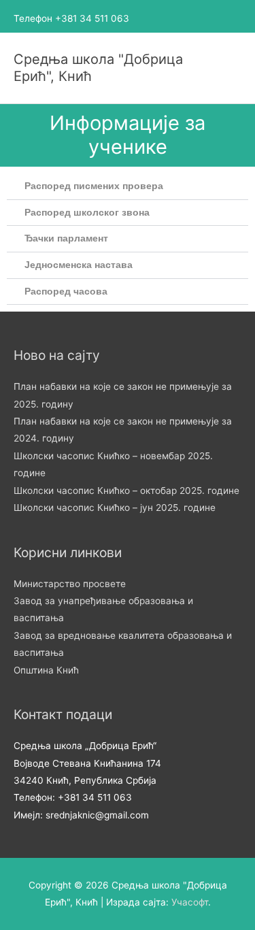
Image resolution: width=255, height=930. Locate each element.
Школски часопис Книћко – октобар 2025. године (126, 490)
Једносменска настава (78, 265)
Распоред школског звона (87, 212)
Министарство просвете (70, 583)
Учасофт (189, 902)
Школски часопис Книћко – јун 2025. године (115, 507)
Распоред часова (65, 291)
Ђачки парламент (66, 238)
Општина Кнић (46, 670)
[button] (127, 186)
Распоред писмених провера (93, 186)
